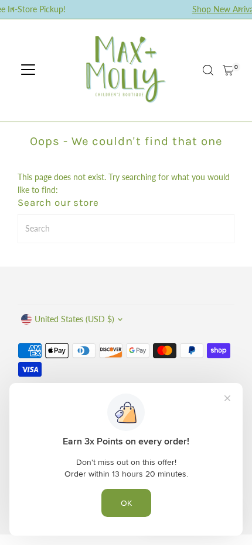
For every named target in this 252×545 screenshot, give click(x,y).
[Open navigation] (28, 70)
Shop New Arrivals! (185, 9)
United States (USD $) (74, 319)
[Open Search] (208, 70)
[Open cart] (228, 70)
